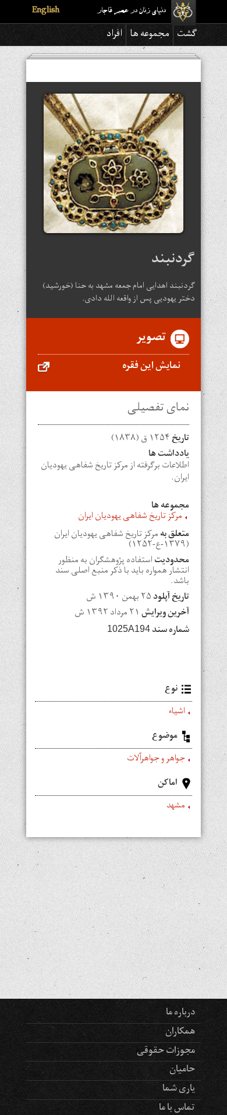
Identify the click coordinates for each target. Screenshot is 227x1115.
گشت (187, 34)
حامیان (182, 1070)
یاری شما (178, 1089)
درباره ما (180, 1013)
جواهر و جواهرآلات (156, 760)
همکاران (180, 1032)
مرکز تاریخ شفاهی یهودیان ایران (130, 517)
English (45, 11)
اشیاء (177, 713)
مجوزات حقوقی (166, 1052)
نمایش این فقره (151, 366)
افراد (114, 34)
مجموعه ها (149, 34)
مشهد (175, 807)
